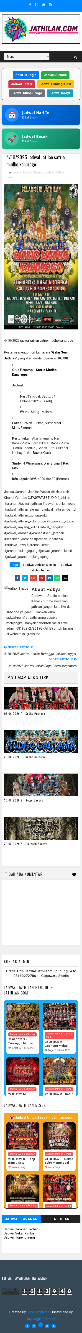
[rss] (50, 4)
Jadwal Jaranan (21, 1219)
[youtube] (43, 4)
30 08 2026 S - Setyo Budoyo (23, 800)
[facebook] (30, 4)
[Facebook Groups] (40, 1324)
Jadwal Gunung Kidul (55, 84)
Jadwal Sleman (55, 75)
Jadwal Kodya (60, 93)
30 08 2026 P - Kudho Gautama (25, 757)
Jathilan (61, 1219)
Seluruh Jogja (25, 75)
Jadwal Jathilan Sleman (27, 172)
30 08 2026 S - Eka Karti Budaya (25, 844)
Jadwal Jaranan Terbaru (22, 1229)
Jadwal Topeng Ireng (19, 1237)
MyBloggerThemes (41, 1319)
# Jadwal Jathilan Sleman (39, 564)
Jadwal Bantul (21, 84)
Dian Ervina (52, 463)
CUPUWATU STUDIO (42, 498)
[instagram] (36, 4)
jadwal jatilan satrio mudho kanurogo (46, 340)
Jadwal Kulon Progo (27, 93)
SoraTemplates (38, 1312)
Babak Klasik (42, 453)
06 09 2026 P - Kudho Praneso (24, 713)
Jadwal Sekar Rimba (19, 1233)
